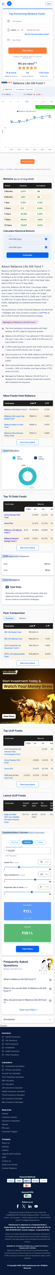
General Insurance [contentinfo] (12, 1037)
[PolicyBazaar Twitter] (23, 1206)
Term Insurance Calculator (13, 1077)
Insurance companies (11, 1121)
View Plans (27, 50)
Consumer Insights (9, 1131)
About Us (6, 1143)
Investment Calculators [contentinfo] (14, 1066)
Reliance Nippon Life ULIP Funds (24, 169)
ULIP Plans (9, 169)
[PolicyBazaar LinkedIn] (30, 1206)
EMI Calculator (8, 1080)
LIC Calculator (8, 1084)
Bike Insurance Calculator (12, 1102)
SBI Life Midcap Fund (13, 639)
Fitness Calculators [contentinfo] (13, 1070)
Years (47, 862)
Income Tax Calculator (11, 1073)
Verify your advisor (10, 1164)
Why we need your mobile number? (37, 34)
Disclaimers (9, 1019)
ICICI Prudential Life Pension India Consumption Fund (12, 751)
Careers (5, 1150)
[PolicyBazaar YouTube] (36, 1206)
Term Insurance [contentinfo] (11, 1044)
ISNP (4, 1157)
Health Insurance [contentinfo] (12, 1051)
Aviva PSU (8, 523)
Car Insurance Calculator (12, 1098)
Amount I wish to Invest (14, 847)
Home (2, 169)
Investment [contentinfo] (10, 1047)
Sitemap (5, 1146)
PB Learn (5, 1128)
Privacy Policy (38, 56)
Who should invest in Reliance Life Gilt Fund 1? (25, 1001)
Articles (5, 1113)
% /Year (46, 887)
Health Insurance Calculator (13, 1091)
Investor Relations (9, 1168)
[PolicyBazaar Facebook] (17, 1206)
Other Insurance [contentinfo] (12, 1055)
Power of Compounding (36, 832)
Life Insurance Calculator (12, 1088)
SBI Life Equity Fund (12, 632)
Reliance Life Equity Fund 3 (15, 409)
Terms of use (28, 58)
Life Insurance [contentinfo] (11, 1040)
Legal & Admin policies (11, 1154)
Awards (5, 1124)
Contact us (6, 1161)
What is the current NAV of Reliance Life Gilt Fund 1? (25, 989)
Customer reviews (9, 1117)
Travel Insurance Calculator (13, 1095)
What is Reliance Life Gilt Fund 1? (20, 979)
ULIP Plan (43, 313)
